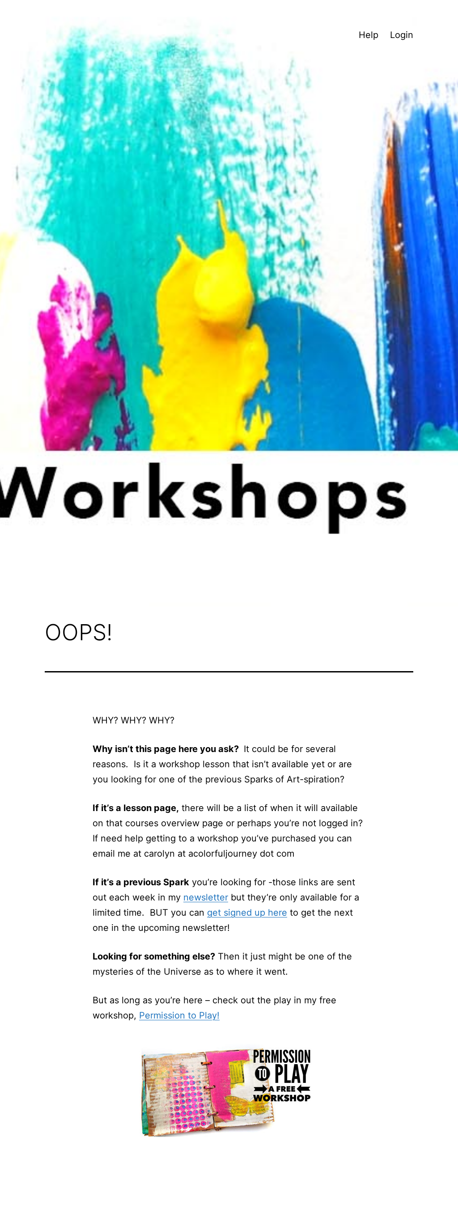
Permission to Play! (179, 1015)
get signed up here (247, 912)
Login (401, 35)
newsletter (205, 897)
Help (368, 35)
